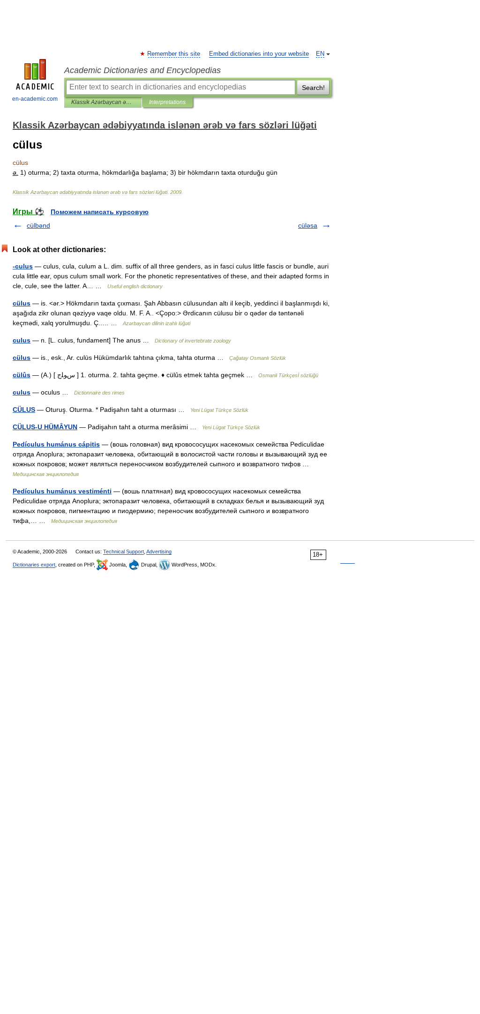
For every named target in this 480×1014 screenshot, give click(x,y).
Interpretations (167, 102)
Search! (313, 87)
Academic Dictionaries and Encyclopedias (142, 70)
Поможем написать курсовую (100, 212)
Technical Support (123, 551)
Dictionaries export (34, 564)
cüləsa (307, 225)
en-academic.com (35, 99)
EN (320, 54)
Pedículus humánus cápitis (56, 444)
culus (21, 340)
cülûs (21, 375)
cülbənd (38, 225)
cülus (21, 303)
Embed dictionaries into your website (259, 54)
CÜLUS (24, 409)
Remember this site (174, 54)
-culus (23, 266)
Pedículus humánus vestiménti (62, 491)
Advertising (159, 551)
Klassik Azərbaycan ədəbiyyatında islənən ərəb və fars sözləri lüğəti (103, 102)
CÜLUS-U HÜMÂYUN (45, 427)
